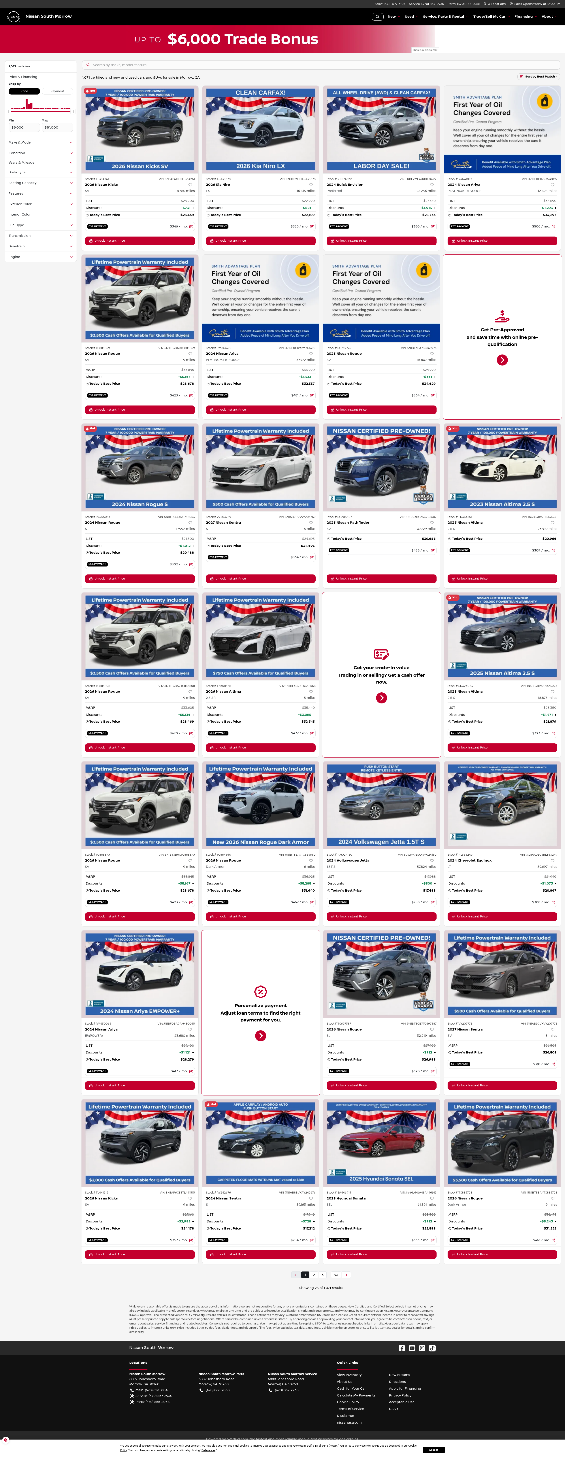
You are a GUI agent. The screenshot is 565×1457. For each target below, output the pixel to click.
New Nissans (399, 1375)
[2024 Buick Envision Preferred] (381, 129)
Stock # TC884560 (218, 854)
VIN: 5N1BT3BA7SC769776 (419, 348)
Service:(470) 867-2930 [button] (154, 1396)
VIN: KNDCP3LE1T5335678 (298, 179)
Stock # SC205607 (339, 517)
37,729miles (427, 529)
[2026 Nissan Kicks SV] (139, 129)
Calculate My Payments (356, 1395)
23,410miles (547, 529)
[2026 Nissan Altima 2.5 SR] (260, 636)
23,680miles (184, 1036)
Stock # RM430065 (98, 1023)
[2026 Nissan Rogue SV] (139, 298)
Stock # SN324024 (460, 686)
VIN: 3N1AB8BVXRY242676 (297, 1192)
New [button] (392, 17)
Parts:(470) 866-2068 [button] (153, 1402)
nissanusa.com (349, 1423)
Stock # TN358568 (218, 686)
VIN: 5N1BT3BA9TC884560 (297, 854)
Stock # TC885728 (460, 1192)
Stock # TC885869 (97, 348)
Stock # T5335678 (218, 179)
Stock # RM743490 (219, 348)
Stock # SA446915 (339, 1192)
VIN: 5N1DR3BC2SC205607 (418, 517)
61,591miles (427, 1205)
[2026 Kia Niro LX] (260, 129)
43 (336, 1275)
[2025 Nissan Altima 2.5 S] (502, 636)
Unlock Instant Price (109, 241)
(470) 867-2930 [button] (287, 1390)
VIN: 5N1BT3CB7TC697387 (419, 1023)
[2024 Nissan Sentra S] (260, 1143)
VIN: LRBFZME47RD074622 (418, 179)
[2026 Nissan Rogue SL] (381, 974)
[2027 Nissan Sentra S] (260, 467)
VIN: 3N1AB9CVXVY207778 (539, 1023)
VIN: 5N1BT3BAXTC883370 (177, 854)
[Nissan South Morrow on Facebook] (400, 1348)
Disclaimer (345, 1416)
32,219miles (427, 1036)
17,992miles (185, 529)
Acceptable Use (401, 1402)
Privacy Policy (400, 1395)
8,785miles (186, 191)
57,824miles (427, 867)
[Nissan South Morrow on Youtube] (410, 1348)
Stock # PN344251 (460, 517)
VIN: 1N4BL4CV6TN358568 (297, 686)
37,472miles (306, 360)
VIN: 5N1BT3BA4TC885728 (539, 1192)
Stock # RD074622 (339, 179)
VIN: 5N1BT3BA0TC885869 (176, 348)
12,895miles (547, 191)
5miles (310, 529)
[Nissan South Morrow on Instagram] (420, 1348)
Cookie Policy (348, 1402)
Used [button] (409, 17)
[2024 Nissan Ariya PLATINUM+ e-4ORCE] (502, 129)
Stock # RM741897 (460, 179)
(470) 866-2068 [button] (218, 1390)
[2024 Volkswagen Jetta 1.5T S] (381, 805)
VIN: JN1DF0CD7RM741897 (539, 179)
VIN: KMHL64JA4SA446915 (418, 1192)
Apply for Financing (405, 1389)
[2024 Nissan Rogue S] (139, 467)
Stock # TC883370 (97, 854)
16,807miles (427, 360)
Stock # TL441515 (96, 1192)
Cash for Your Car (351, 1389)
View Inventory (349, 1375)
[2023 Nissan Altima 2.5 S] (502, 467)
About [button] (547, 17)
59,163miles (306, 1205)
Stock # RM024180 (339, 854)
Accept (433, 1449)
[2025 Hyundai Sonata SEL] (381, 1143)
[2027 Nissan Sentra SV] (502, 974)
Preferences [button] (208, 1450)
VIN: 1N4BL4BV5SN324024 (539, 686)
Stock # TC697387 (339, 1023)
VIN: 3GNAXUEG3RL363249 (538, 854)
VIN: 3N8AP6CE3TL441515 (177, 1192)
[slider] (8, 111)
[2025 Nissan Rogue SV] (381, 298)
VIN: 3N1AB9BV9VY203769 (297, 517)
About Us (344, 1382)
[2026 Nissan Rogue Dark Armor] (260, 805)
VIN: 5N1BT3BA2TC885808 (176, 686)
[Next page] (346, 1274)
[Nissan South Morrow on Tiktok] (431, 1348)
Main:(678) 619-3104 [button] (152, 1390)
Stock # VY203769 (218, 517)
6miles (310, 867)
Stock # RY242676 (218, 1192)
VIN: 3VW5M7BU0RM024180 (417, 854)
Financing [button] (523, 17)
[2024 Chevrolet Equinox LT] (502, 805)
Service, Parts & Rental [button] (443, 17)
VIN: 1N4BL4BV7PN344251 (539, 517)
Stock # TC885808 (97, 686)
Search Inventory (378, 17)
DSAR (393, 1409)
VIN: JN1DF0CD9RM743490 (297, 348)
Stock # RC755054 (97, 517)
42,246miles (426, 191)
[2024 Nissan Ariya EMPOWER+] (139, 974)
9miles (189, 360)
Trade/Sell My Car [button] (489, 17)
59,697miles (547, 867)
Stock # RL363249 (460, 854)
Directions (397, 1382)
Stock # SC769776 (339, 348)
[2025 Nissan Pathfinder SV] (381, 467)
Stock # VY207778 (460, 1023)
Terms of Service (350, 1409)
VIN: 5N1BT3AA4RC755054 (176, 517)
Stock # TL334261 (97, 179)
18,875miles (547, 698)
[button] (495, 4)
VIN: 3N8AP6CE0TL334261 (177, 179)
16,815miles (306, 191)
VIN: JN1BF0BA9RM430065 (176, 1023)
